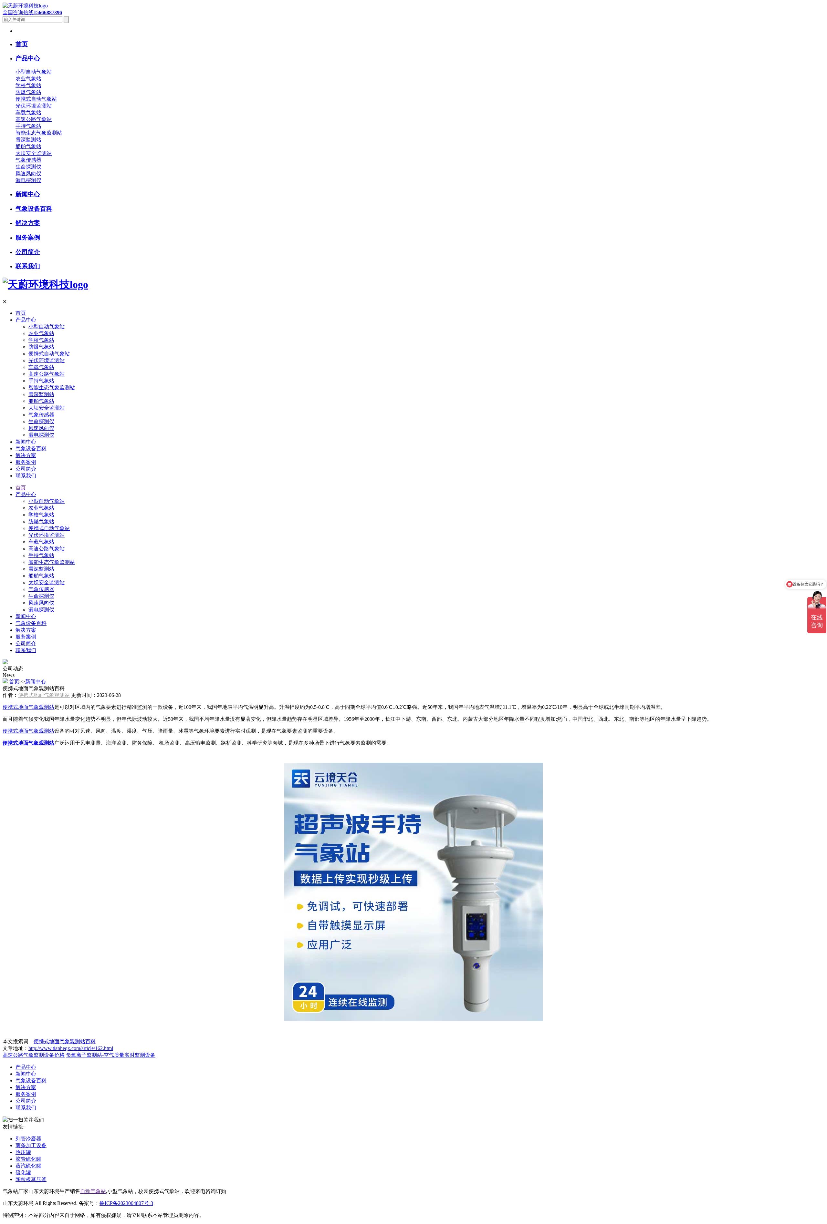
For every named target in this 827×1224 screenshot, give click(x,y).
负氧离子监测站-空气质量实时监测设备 (110, 1055)
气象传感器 (28, 160)
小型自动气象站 (34, 72)
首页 (21, 313)
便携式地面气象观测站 (44, 695)
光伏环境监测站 (34, 105)
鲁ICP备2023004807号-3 (126, 1203)
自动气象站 (93, 1191)
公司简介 (26, 469)
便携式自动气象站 (36, 99)
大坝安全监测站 (34, 153)
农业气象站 (28, 78)
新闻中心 (26, 441)
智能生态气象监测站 (39, 133)
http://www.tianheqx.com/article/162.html (70, 1048)
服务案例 (26, 462)
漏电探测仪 (28, 180)
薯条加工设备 (31, 1145)
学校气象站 (28, 85)
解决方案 (26, 455)
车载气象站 (28, 112)
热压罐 (23, 1152)
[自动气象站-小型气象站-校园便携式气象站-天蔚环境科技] (25, 5)
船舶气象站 (28, 146)
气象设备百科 (31, 448)
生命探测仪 (28, 166)
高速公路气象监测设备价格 (34, 1055)
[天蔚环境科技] (45, 284)
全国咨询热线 (32, 12)
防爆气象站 (28, 92)
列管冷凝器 (28, 1138)
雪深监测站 (28, 139)
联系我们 (26, 475)
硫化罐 (23, 1172)
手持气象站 (28, 126)
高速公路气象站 (34, 119)
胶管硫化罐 (28, 1159)
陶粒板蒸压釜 (31, 1179)
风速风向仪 (28, 173)
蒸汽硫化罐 (28, 1165)
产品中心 (26, 319)
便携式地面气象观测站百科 (65, 1041)
